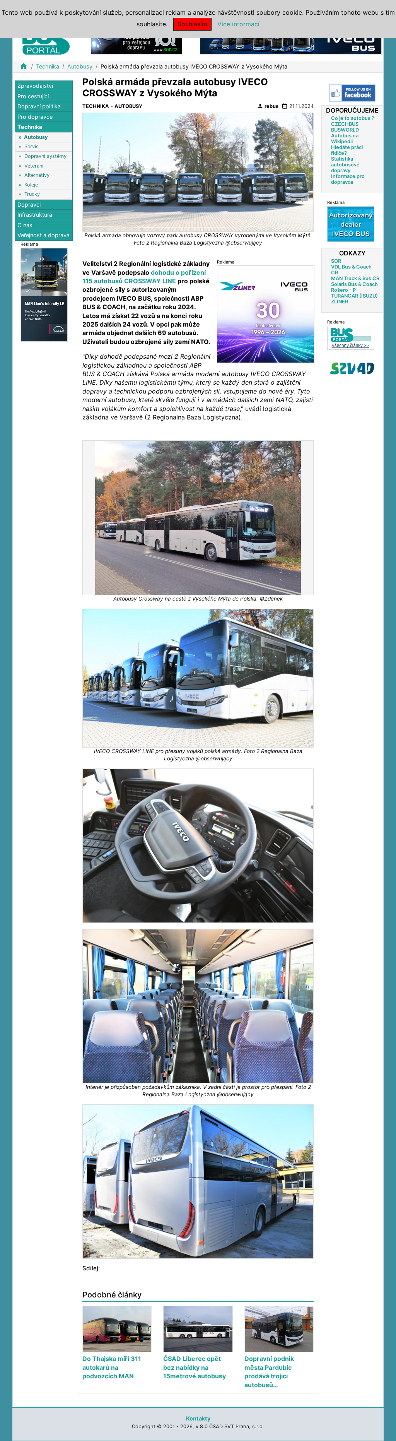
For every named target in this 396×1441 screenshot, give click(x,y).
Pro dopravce (35, 116)
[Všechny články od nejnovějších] (350, 338)
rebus (267, 106)
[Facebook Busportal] (352, 92)
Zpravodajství (35, 85)
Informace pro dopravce (348, 179)
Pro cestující (33, 96)
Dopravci (29, 204)
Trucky (32, 194)
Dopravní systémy (45, 156)
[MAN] (44, 294)
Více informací (238, 24)
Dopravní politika (39, 106)
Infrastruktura (34, 214)
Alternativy (37, 175)
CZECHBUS (344, 124)
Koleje (31, 185)
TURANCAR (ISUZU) (354, 296)
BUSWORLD (345, 130)
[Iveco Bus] (291, 42)
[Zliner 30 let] (265, 314)
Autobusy (79, 66)
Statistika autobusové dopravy (345, 164)
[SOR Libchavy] (136, 42)
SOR (336, 261)
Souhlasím (192, 24)
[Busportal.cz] (46, 40)
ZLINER (339, 302)
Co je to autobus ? (352, 118)
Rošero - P (343, 290)
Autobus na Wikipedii (344, 138)
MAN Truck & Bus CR (355, 278)
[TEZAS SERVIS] (350, 224)
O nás (24, 225)
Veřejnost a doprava (43, 235)
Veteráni (33, 166)
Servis (31, 146)
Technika (47, 66)
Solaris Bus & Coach (354, 284)
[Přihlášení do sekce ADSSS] (352, 368)
